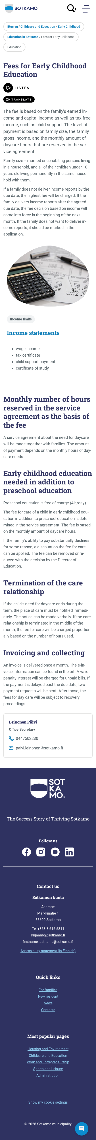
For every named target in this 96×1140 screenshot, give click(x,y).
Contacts (48, 1010)
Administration (48, 1075)
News (48, 1003)
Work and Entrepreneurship (48, 1062)
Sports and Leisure (48, 1069)
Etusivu (12, 26)
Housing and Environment (48, 1049)
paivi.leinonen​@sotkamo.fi (39, 748)
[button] (81, 1129)
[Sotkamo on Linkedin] (69, 855)
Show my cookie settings (48, 1102)
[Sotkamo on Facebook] (26, 855)
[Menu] (86, 9)
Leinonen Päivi (23, 722)
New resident (48, 996)
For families (48, 990)
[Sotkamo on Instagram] (40, 855)
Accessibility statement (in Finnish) (48, 951)
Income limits (21, 319)
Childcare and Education (38, 26)
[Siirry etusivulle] (21, 12)
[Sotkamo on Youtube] (55, 855)
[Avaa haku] (72, 8)
